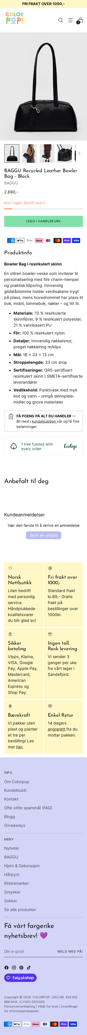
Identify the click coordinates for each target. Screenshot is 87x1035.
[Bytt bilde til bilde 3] (47, 153)
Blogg (9, 816)
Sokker (10, 900)
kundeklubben (44, 421)
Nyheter (11, 848)
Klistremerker (16, 883)
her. (19, 746)
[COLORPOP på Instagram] (14, 968)
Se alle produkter (20, 909)
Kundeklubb (15, 790)
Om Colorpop (16, 781)
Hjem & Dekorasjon (22, 865)
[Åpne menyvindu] (70, 20)
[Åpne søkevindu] (60, 20)
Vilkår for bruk (48, 1006)
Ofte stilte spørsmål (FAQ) (28, 807)
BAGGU (11, 183)
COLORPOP (41, 997)
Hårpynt (11, 874)
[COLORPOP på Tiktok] (29, 968)
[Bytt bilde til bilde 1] (11, 153)
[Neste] (79, 153)
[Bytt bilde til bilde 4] (64, 153)
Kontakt (11, 799)
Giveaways (14, 825)
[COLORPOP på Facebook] (7, 968)
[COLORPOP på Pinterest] (22, 968)
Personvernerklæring (19, 1006)
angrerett (57, 729)
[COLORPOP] (14, 20)
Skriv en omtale (43, 535)
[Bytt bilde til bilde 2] (29, 153)
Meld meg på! (70, 951)
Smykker (12, 892)
